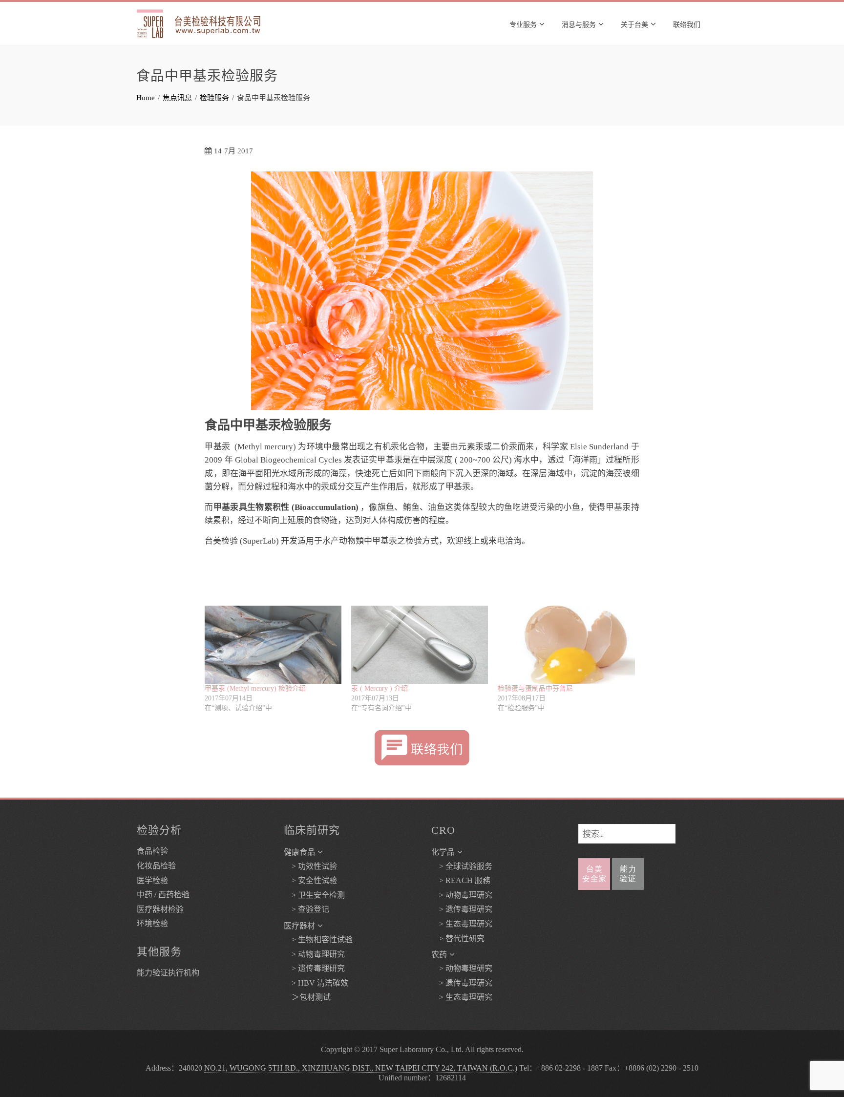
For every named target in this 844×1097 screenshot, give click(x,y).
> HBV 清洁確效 (316, 983)
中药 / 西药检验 (163, 894)
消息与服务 (579, 24)
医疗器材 (299, 926)
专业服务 (523, 24)
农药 (439, 954)
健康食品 (299, 852)
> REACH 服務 (460, 880)
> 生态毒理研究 (461, 924)
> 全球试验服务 (461, 866)
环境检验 (152, 923)
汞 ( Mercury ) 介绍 (379, 688)
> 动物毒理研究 (314, 954)
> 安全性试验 (310, 880)
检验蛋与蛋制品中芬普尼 (535, 688)
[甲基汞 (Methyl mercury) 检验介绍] (273, 645)
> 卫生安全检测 (314, 895)
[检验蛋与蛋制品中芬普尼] (566, 645)
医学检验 (152, 880)
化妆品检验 (156, 866)
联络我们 (686, 24)
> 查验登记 (306, 909)
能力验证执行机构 (168, 973)
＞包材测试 (307, 997)
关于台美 (634, 24)
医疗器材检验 (160, 909)
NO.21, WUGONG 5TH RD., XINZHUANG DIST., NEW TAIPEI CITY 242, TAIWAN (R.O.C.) (360, 1068)
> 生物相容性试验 (318, 939)
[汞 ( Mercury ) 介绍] (419, 645)
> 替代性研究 (458, 938)
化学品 (443, 852)
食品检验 (152, 851)
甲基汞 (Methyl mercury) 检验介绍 (255, 688)
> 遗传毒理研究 (314, 968)
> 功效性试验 (310, 866)
